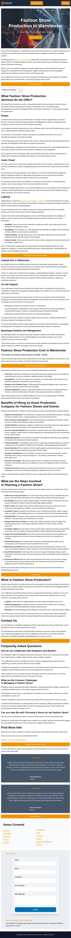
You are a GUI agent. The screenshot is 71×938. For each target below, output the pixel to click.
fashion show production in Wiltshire (33, 201)
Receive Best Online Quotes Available (35, 255)
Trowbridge (16, 740)
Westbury (4, 740)
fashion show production (22, 59)
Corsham (6, 842)
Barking (23, 740)
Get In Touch (35, 641)
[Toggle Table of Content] (19, 90)
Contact (65, 3)
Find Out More (35, 574)
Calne (38, 833)
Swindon (39, 844)
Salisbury (39, 835)
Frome (10, 740)
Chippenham (40, 830)
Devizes (6, 839)
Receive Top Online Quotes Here (35, 365)
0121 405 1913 (36, 3)
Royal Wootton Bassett (43, 841)
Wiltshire (39, 838)
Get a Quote (34, 37)
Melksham (6, 836)
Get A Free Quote (35, 816)
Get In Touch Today (35, 84)
